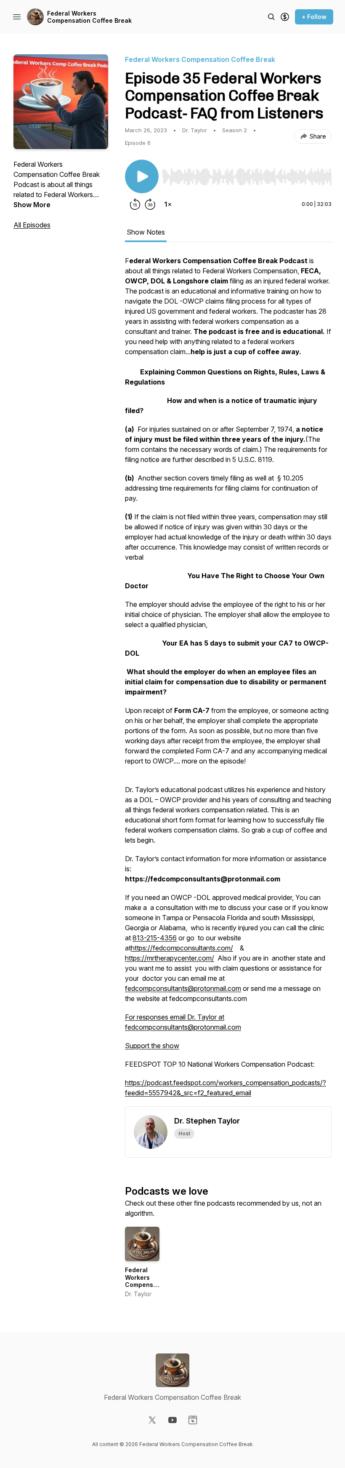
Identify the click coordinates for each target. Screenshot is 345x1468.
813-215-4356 (155, 938)
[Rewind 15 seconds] (135, 204)
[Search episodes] (271, 17)
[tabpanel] (228, 681)
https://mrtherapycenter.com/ (169, 958)
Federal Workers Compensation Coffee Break (89, 17)
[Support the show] (285, 17)
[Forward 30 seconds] (150, 204)
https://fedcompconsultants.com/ (182, 948)
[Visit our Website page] (192, 1420)
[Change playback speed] (167, 204)
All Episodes (31, 225)
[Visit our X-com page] (152, 1420)
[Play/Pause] (142, 176)
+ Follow (314, 16)
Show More (31, 204)
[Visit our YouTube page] (172, 1420)
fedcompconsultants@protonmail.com (183, 988)
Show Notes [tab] (146, 232)
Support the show (152, 1045)
